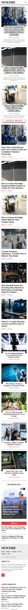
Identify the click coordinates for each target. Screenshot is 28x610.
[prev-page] (21, 489)
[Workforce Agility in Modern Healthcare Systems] (14, 432)
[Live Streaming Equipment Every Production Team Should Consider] (14, 343)
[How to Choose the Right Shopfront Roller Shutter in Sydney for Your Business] (14, 57)
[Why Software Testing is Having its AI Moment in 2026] (14, 374)
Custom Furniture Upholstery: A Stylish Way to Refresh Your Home (13, 253)
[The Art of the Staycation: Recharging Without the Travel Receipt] (14, 402)
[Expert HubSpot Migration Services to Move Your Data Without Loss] (14, 502)
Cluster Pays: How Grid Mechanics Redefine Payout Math (14, 473)
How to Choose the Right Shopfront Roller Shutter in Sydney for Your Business (14, 69)
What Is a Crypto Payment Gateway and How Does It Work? (12, 323)
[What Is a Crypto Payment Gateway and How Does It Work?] (14, 309)
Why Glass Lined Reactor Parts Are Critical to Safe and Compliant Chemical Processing (14, 150)
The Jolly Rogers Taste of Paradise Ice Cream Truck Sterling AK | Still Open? (13, 528)
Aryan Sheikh (16, 37)
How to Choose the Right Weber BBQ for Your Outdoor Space (14, 107)
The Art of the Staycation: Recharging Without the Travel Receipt (14, 414)
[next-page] (24, 489)
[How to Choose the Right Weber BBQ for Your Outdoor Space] (14, 95)
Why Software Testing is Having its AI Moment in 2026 (14, 384)
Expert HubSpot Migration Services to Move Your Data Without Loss (13, 510)
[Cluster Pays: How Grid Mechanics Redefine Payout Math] (14, 461)
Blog (11, 37)
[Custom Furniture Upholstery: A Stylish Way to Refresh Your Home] (14, 239)
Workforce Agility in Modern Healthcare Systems (14, 443)
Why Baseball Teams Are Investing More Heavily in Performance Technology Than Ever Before (12, 288)
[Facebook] (3, 575)
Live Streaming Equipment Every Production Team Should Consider (14, 355)
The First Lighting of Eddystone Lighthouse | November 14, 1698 (12, 537)
